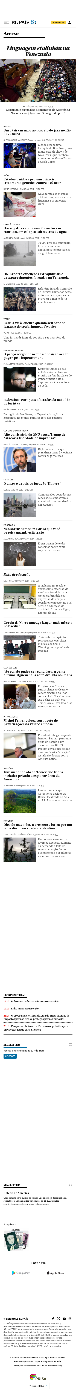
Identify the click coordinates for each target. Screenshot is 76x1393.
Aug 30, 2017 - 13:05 (33, 785)
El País (26, 107)
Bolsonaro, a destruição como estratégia (35, 1001)
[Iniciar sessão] (69, 22)
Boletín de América (16, 1193)
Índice (44, 1366)
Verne (7, 319)
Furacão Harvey (12, 225)
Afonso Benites (11, 730)
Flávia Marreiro (12, 364)
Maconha (8, 821)
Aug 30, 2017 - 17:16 (22, 490)
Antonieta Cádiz (11, 238)
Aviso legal (44, 1357)
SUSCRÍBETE (58, 22)
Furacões (8, 480)
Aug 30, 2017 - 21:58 (33, 189)
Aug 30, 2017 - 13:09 (39, 730)
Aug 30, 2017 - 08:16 (47, 834)
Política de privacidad (24, 1362)
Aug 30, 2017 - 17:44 (29, 410)
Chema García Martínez (15, 140)
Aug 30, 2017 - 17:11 (32, 539)
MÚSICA (7, 127)
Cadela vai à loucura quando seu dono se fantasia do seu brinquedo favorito (34, 325)
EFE (5, 284)
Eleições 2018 (10, 668)
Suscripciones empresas (25, 1366)
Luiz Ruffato (10, 581)
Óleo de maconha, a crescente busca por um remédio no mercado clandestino (38, 827)
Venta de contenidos (29, 1357)
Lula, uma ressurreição (25, 1008)
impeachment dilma (13, 350)
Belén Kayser (10, 410)
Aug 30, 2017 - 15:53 (28, 581)
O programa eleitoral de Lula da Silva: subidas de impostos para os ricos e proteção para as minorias (36, 1017)
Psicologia (9, 525)
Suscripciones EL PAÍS (51, 1362)
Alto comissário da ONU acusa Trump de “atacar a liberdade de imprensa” (35, 436)
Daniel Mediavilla (12, 189)
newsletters (12, 1045)
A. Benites (8, 785)
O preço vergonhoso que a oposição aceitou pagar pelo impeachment (37, 356)
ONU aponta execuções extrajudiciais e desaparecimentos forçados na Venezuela (36, 276)
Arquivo (9, 1224)
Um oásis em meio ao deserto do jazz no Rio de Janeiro (37, 132)
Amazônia (8, 768)
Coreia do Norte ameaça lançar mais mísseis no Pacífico (38, 624)
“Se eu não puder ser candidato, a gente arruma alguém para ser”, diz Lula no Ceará (38, 673)
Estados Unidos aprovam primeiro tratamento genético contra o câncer (32, 181)
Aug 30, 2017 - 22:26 (42, 107)
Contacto (14, 1357)
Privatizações (11, 717)
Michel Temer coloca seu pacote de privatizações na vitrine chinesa (31, 722)
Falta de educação (17, 574)
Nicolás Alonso (11, 444)
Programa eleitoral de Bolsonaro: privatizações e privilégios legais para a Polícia (37, 1028)
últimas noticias (14, 995)
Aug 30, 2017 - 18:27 (21, 333)
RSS (39, 1366)
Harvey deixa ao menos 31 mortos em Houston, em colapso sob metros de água (35, 230)
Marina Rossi (10, 681)
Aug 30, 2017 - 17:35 (43, 444)
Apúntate (10, 1056)
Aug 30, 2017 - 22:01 (53, 140)
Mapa (37, 1362)
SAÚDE (7, 176)
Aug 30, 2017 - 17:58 (42, 364)
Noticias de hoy (55, 1366)
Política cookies (57, 1357)
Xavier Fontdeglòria (14, 632)
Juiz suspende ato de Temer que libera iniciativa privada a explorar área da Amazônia (33, 776)
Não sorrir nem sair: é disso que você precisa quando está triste (32, 531)
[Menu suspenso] (6, 22)
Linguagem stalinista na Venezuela (38, 51)
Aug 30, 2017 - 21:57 (27, 284)
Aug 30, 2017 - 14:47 (44, 681)
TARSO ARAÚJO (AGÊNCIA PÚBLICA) (19, 834)
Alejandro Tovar (12, 539)
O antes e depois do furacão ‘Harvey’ (32, 483)
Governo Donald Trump (16, 431)
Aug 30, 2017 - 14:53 (44, 632)
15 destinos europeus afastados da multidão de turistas (37, 402)
